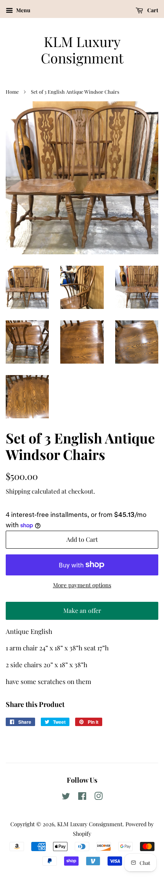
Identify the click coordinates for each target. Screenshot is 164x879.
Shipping (18, 491)
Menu (22, 10)
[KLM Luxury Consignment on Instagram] (98, 797)
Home (12, 91)
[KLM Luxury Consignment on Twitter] (66, 797)
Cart (152, 10)
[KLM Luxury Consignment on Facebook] (82, 797)
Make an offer (82, 613)
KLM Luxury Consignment (82, 49)
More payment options (82, 585)
